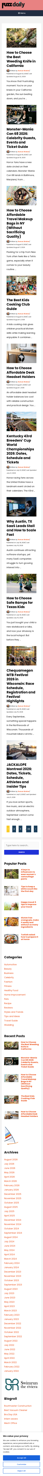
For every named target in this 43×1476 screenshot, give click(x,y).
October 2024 (11, 1228)
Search (22, 852)
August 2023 (11, 1288)
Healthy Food (11, 990)
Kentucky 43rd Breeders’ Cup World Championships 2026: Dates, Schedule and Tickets (20, 449)
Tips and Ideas (12, 1016)
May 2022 (9, 1353)
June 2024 (9, 1245)
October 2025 (11, 1202)
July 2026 (9, 1163)
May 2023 (9, 1301)
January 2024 (11, 1267)
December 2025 (12, 1194)
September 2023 (13, 1284)
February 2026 (11, 1185)
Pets (6, 999)
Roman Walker (24, 71)
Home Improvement (15, 994)
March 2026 (10, 1181)
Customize (21, 1464)
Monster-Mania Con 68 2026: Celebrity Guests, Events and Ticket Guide (21, 138)
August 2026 (11, 1159)
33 (28, 828)
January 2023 (11, 1319)
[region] (21, 1454)
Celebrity (9, 977)
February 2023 (11, 1314)
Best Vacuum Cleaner (15, 1410)
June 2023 (9, 1297)
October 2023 (11, 1280)
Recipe (7, 1003)
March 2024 (10, 1258)
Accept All (21, 1458)
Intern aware (11, 1418)
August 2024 (11, 1237)
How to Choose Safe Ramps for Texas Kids (20, 602)
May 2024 (9, 1250)
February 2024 (12, 1263)
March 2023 (10, 1310)
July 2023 (9, 1293)
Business (8, 973)
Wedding (9, 1024)
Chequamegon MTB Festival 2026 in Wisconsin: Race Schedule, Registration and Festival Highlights (21, 685)
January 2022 (11, 1370)
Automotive (10, 964)
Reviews (8, 1007)
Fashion (8, 981)
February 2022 (11, 1366)
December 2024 (12, 1219)
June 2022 (9, 1349)
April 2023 (9, 1306)
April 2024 (9, 1254)
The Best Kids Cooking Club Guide (18, 304)
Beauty (8, 968)
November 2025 (12, 1198)
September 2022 (13, 1336)
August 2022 (11, 1340)
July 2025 (9, 1211)
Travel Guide (11, 1020)
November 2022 (12, 1327)
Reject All (22, 1471)
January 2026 (11, 1189)
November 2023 (12, 1276)
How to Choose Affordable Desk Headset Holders (21, 372)
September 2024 (13, 1232)
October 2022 (11, 1332)
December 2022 (12, 1323)
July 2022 (9, 1345)
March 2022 (10, 1362)
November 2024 (12, 1224)
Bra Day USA (10, 1414)
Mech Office (10, 1423)
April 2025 (9, 1215)
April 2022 (9, 1357)
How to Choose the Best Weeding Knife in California (21, 59)
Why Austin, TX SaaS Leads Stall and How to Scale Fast (21, 528)
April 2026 (9, 1176)
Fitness (8, 986)
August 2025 (11, 1206)
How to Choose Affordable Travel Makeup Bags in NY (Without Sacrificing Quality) (20, 223)
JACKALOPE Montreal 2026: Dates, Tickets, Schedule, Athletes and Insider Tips (19, 775)
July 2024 (9, 1241)
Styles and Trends (13, 1011)
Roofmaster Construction (18, 1405)
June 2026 (9, 1168)
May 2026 (9, 1172)
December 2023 (12, 1271)
